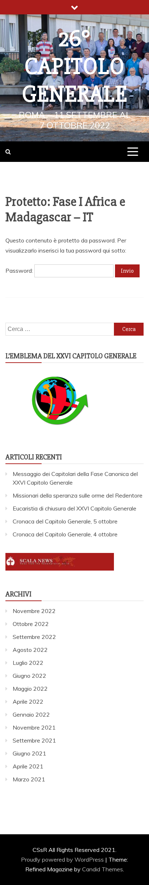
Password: (19, 270)
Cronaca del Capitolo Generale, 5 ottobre (65, 521)
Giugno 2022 (29, 675)
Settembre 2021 (34, 740)
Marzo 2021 (29, 779)
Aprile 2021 (28, 766)
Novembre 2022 (34, 610)
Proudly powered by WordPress (63, 859)
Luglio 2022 (28, 662)
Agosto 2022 (30, 649)
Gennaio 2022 (31, 714)
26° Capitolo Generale (74, 66)
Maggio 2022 (30, 688)
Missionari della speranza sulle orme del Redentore (77, 495)
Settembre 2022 (34, 636)
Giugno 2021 (29, 753)
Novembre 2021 (34, 727)
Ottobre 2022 (31, 623)
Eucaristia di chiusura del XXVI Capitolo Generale (74, 508)
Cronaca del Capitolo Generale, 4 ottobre (65, 534)
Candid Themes (102, 869)
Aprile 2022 (28, 701)
